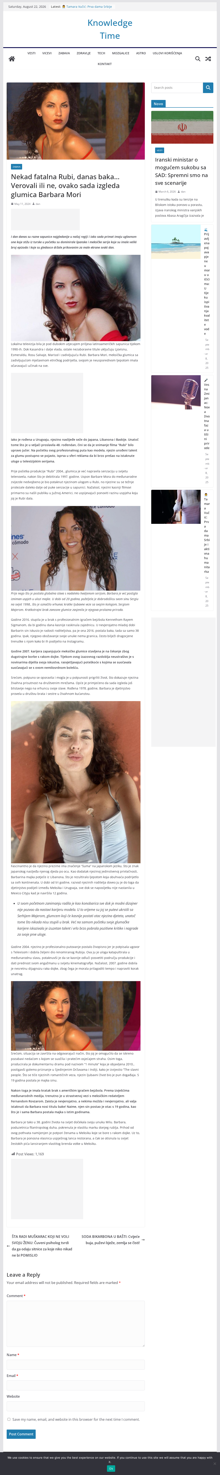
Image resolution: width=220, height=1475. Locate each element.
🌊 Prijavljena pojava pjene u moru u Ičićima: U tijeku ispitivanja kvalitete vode (207, 281)
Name (13, 1354)
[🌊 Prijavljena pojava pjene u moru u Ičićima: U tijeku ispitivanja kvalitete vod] (175, 299)
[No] (214, 1463)
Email (12, 1375)
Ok (111, 1468)
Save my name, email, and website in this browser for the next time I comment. (76, 1419)
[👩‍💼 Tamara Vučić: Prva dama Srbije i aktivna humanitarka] (175, 550)
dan (38, 204)
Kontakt (105, 64)
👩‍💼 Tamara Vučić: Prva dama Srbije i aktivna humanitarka (207, 533)
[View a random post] (208, 59)
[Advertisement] (45, 219)
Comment (16, 1295)
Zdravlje (84, 53)
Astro (141, 53)
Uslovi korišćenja (167, 53)
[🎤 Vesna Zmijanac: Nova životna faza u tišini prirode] (175, 431)
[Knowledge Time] (12, 59)
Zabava (64, 53)
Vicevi (47, 53)
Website (13, 1396)
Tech (101, 53)
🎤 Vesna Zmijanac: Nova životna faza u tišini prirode (85, 6)
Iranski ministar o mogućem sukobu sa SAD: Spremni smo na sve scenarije (181, 171)
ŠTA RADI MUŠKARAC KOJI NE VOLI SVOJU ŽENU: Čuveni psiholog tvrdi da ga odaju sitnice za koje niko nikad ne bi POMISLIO (42, 1245)
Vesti (31, 53)
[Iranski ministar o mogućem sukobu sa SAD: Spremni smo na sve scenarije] (182, 127)
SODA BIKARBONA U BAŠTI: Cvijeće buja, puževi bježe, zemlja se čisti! (111, 1239)
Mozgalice (120, 53)
